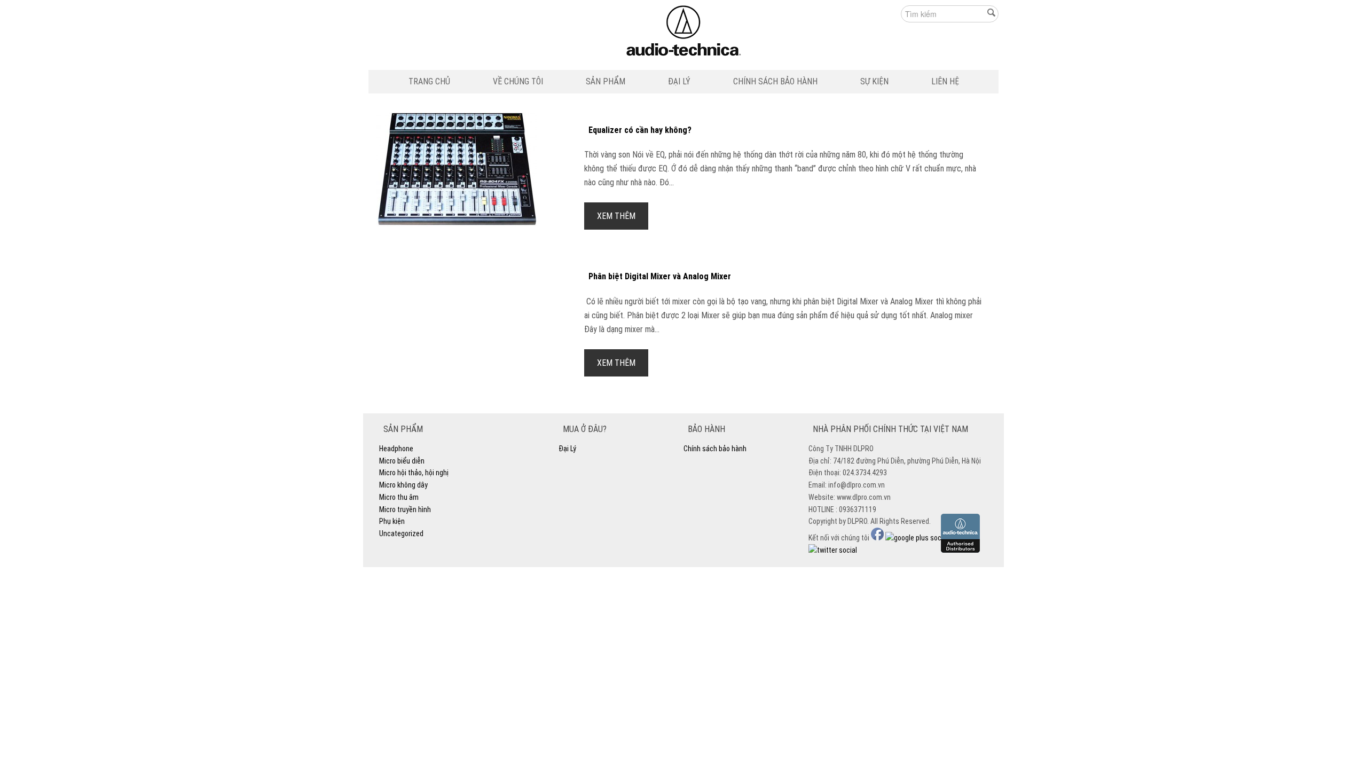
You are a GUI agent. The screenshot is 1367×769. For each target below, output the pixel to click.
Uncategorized (401, 533)
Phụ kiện (392, 521)
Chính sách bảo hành (775, 81)
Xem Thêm (616, 216)
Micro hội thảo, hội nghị (414, 472)
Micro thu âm (399, 497)
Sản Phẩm (605, 81)
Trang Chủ (429, 81)
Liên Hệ (945, 81)
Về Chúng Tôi (518, 81)
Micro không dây (403, 485)
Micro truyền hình (405, 509)
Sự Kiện (874, 81)
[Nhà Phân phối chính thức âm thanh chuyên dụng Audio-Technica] (683, 33)
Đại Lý (679, 81)
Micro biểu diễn (402, 461)
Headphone (396, 448)
